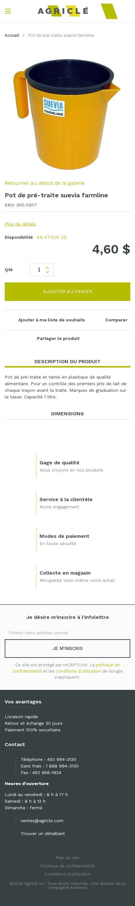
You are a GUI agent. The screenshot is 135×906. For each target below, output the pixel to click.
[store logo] (67, 11)
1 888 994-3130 (62, 765)
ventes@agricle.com (42, 820)
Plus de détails (20, 224)
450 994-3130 (61, 759)
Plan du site (67, 857)
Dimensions (67, 414)
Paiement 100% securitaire (33, 729)
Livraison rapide (21, 716)
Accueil (12, 35)
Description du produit (67, 361)
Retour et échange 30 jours (33, 723)
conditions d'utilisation (78, 671)
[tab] (67, 362)
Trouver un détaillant (43, 833)
